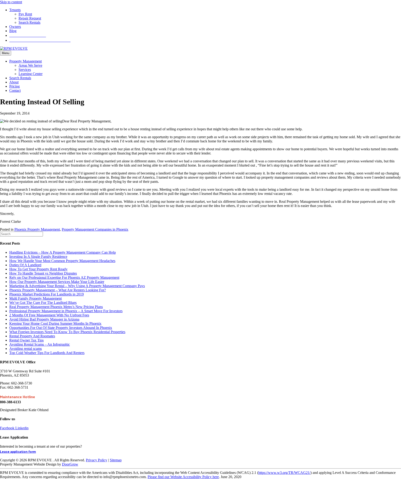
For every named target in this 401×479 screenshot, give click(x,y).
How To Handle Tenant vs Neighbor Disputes (43, 273)
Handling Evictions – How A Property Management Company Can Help (62, 252)
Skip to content (11, 2)
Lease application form (18, 451)
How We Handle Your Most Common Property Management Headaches (62, 261)
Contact (15, 90)
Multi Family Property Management (35, 298)
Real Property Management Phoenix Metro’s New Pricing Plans (56, 307)
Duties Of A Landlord (25, 265)
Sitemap (116, 460)
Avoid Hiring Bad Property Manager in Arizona (44, 319)
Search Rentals (29, 22)
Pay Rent (25, 14)
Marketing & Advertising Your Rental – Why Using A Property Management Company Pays (77, 286)
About (14, 82)
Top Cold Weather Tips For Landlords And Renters (46, 353)
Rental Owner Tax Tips (26, 340)
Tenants (15, 10)
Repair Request (30, 18)
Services (25, 70)
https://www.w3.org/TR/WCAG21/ (284, 473)
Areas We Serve (30, 65)
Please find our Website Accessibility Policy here (183, 477)
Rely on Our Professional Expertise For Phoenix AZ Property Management (64, 277)
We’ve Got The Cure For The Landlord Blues (43, 303)
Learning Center (30, 74)
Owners (15, 27)
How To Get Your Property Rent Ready (38, 269)
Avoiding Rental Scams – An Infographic (39, 344)
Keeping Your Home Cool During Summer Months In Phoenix (55, 323)
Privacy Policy (96, 460)
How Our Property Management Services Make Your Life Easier (56, 282)
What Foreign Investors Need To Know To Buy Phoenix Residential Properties (67, 332)
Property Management (25, 61)
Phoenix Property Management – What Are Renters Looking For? (57, 290)
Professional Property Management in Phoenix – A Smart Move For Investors (66, 311)
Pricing (14, 86)
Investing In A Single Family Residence (38, 257)
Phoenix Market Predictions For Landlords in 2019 (46, 294)
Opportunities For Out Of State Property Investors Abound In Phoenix (60, 328)
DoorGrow (70, 464)
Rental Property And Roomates (32, 336)
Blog (12, 31)
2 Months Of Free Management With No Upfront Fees (49, 315)
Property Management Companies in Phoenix (95, 229)
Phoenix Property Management (37, 229)
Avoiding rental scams (25, 349)
